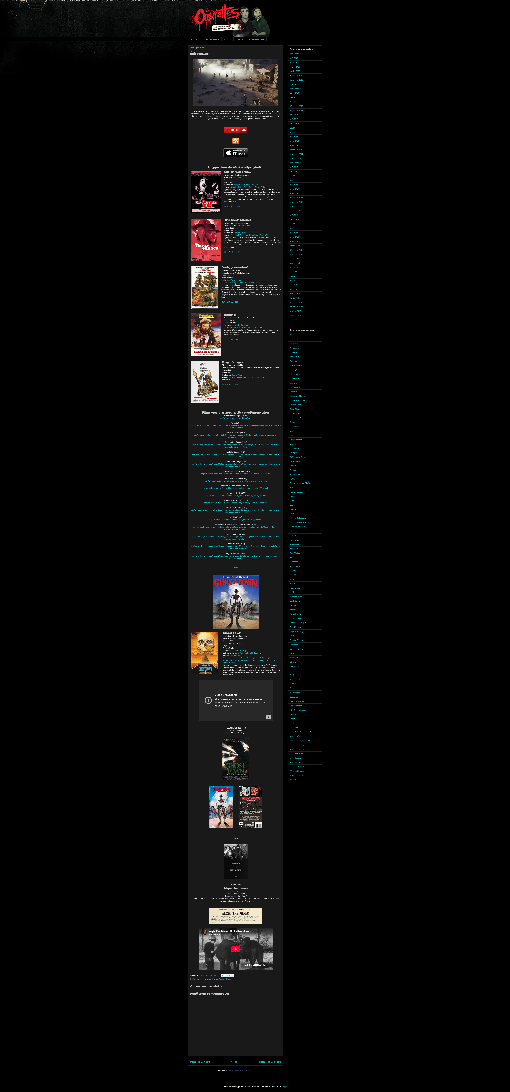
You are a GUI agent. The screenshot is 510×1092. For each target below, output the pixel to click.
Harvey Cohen (235, 655)
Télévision (294, 714)
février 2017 (295, 193)
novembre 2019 (296, 80)
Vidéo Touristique (297, 767)
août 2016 (294, 215)
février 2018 (295, 145)
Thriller (293, 723)
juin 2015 (294, 276)
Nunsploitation (296, 596)
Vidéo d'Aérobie (296, 736)
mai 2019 (294, 102)
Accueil (194, 39)
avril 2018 (294, 137)
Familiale (293, 466)
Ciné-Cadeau (295, 387)
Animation (294, 344)
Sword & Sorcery (297, 701)
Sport (292, 688)
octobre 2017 (295, 158)
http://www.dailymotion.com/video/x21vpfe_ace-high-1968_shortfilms (235, 520)
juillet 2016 (294, 219)
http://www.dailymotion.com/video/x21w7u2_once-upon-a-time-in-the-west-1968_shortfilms (235, 474)
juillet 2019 (294, 93)
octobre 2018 (295, 115)
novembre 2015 (296, 254)
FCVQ (292, 479)
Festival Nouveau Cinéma (300, 483)
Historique (294, 531)
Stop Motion (295, 692)
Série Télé (294, 658)
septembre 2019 (297, 89)
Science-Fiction (296, 649)
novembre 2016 (296, 202)
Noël (292, 592)
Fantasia (293, 470)
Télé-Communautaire (299, 710)
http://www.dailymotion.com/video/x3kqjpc (236, 418)
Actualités (294, 339)
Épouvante (294, 448)
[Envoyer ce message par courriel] (222, 975)
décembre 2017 (296, 150)
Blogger (284, 1087)
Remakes (294, 644)
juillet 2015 (294, 272)
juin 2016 (294, 224)
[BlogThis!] (225, 975)
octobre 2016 (295, 206)
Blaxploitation (295, 374)
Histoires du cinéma (298, 527)
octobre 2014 (295, 311)
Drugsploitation (296, 440)
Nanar (292, 583)
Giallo (292, 496)
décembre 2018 (296, 106)
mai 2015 (294, 281)
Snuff (292, 675)
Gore (292, 501)
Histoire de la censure (299, 518)
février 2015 (295, 294)
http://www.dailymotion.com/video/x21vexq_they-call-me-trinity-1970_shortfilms (235, 496)
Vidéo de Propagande (299, 745)
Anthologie (294, 348)
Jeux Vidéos (295, 553)
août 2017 (294, 167)
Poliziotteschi (295, 614)
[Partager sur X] (227, 975)
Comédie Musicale (297, 400)
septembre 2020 (297, 54)
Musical (293, 575)
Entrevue (293, 444)
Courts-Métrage (296, 413)
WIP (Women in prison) (299, 780)
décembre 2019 (296, 75)
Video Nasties (295, 762)
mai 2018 (294, 132)
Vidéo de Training (297, 749)
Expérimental (295, 461)
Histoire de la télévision (299, 522)
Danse (292, 422)
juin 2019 (294, 97)
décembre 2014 (296, 302)
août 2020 (294, 58)
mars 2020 (294, 62)
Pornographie (295, 618)
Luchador (294, 562)
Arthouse (293, 352)
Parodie (293, 605)
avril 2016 (294, 233)
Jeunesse (294, 548)
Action (199, 979)
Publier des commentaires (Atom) (241, 1070)
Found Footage (296, 492)
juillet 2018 (294, 123)
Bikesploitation (296, 365)
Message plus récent (200, 1062)
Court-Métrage (296, 409)
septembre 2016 (297, 211)
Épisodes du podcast (210, 39)
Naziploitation (295, 588)
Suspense (294, 697)
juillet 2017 (294, 171)
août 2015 (294, 267)
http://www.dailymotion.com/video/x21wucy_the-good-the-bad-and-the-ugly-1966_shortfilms (236, 488)
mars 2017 (294, 189)
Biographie (294, 370)
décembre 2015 (296, 250)
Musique (227, 39)
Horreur (215, 979)
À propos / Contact (256, 39)
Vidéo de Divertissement (300, 740)
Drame (293, 431)
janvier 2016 (295, 246)
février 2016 (295, 241)
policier (293, 610)
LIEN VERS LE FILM (232, 206)
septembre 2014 (297, 315)
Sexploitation (295, 666)
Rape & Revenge (297, 631)
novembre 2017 (296, 154)
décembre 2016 (296, 198)
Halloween (294, 514)
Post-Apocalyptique (298, 623)
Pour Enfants (295, 627)
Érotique (293, 453)
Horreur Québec (296, 540)
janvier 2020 (295, 71)
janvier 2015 (295, 298)
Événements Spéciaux (299, 457)
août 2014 (294, 320)
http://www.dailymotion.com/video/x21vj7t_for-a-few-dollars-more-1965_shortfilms (236, 481)
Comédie (293, 392)
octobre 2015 (295, 259)
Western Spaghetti (226, 979)
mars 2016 (294, 237)
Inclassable (294, 544)
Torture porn (295, 727)
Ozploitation (295, 601)
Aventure (293, 361)
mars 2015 (294, 289)
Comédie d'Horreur (298, 396)
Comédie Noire (296, 405)
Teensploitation (296, 706)
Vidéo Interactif (296, 758)
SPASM (293, 684)
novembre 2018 (296, 110)
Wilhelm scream (296, 775)
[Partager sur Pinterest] (232, 975)
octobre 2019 (295, 84)
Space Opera (295, 679)
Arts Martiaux (295, 357)
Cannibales (294, 378)
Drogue (293, 435)
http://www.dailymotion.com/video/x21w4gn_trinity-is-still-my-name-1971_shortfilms (236, 503)
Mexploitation (295, 566)
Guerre (293, 509)
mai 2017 (294, 180)
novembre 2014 (296, 307)
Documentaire (296, 426)
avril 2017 (294, 185)
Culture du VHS (296, 418)
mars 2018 (294, 141)
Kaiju (292, 557)
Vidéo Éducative (296, 754)
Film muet (207, 979)
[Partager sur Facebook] (230, 975)
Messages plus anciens (270, 1062)
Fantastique (295, 474)
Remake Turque (296, 640)
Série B (293, 653)
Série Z (293, 662)
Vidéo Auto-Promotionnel (300, 732)
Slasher (293, 671)
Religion (293, 636)
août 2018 (294, 119)
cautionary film (296, 383)
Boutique (240, 39)
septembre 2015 (297, 263)
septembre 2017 (297, 163)
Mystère (293, 579)
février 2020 (295, 67)
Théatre (293, 719)
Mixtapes (293, 570)
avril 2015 (294, 285)
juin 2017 (294, 176)
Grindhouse (295, 505)
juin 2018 (294, 128)
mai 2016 (294, 228)
